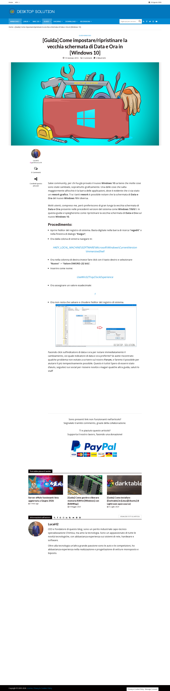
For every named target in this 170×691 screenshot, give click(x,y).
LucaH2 (36, 160)
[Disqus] (85, 590)
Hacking (57, 21)
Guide (46, 21)
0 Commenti (87, 58)
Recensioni (85, 21)
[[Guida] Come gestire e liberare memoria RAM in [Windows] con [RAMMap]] (85, 484)
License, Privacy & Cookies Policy (39, 688)
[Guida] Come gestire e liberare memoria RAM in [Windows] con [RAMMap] (83, 500)
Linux (25, 21)
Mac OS (36, 21)
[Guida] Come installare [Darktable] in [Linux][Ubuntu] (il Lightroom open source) (123, 500)
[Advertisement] (95, 165)
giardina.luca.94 (36, 163)
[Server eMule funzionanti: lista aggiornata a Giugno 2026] (45, 484)
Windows (14, 21)
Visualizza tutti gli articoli (130, 516)
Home (11, 2)
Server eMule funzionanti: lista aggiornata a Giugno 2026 (43, 499)
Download (70, 21)
